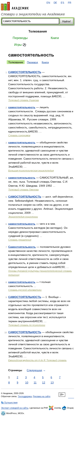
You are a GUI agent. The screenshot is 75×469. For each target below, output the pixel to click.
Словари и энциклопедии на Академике (33, 14)
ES (62, 3)
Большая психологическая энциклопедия (31, 170)
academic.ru (15, 6)
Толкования (37, 31)
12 (43, 382)
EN (48, 3)
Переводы (20, 38)
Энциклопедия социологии (23, 216)
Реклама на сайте (41, 396)
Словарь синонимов (19, 135)
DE (55, 3)
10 (26, 382)
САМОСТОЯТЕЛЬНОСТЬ (24, 72)
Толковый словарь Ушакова (23, 100)
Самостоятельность (22, 246)
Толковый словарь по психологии (26, 325)
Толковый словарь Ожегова (23, 189)
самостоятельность (21, 107)
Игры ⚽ (20, 44)
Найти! (66, 21)
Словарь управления (19, 240)
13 (52, 382)
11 (35, 382)
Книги (55, 38)
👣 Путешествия (9, 402)
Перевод (32, 62)
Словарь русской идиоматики (25, 290)
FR (69, 3)
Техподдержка (25, 396)
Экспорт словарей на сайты (14, 408)
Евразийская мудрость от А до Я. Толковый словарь (37, 360)
